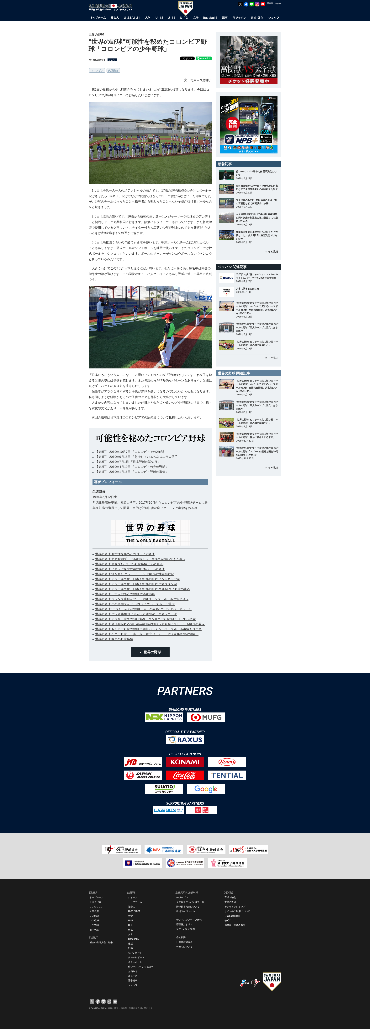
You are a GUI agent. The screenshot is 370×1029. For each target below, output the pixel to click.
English (278, 3)
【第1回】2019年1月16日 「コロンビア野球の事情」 (131, 471)
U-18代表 (94, 916)
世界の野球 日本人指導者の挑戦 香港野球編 (125, 594)
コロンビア (97, 70)
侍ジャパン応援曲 (185, 929)
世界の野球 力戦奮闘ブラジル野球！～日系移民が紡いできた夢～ (140, 559)
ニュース (132, 976)
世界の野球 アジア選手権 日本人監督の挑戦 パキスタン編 (136, 584)
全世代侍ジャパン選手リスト (191, 902)
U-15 (130, 925)
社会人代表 (95, 902)
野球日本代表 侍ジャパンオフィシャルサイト (112, 7)
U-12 (130, 929)
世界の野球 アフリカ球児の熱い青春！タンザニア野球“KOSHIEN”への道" (145, 619)
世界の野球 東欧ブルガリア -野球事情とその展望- (129, 564)
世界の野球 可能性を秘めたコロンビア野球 (125, 554)
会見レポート (135, 962)
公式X (228, 920)
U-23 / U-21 (96, 906)
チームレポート (136, 957)
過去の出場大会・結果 (101, 942)
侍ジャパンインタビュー (141, 966)
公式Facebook (232, 916)
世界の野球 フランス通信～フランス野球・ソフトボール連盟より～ (141, 599)
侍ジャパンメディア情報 (189, 919)
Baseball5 (133, 939)
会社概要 (181, 937)
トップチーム (96, 897)
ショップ (132, 985)
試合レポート (135, 953)
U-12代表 (94, 925)
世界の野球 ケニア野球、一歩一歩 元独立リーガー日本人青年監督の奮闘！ (146, 634)
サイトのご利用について (237, 911)
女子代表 (94, 929)
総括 (130, 943)
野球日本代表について (187, 906)
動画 (130, 948)
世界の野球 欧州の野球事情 (114, 639)
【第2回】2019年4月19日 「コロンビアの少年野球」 (131, 466)
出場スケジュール (185, 911)
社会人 (131, 906)
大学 (130, 916)
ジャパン (132, 897)
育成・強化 (230, 897)
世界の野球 (152, 652)
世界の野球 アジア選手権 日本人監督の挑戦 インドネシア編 (137, 579)
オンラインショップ (235, 906)
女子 (130, 934)
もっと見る (271, 251)
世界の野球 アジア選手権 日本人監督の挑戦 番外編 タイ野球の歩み (142, 589)
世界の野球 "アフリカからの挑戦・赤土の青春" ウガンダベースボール (143, 609)
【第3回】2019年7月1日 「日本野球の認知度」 (128, 461)
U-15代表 (94, 920)
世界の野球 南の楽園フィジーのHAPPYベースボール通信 (135, 604)
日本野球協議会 (184, 942)
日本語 (270, 3)
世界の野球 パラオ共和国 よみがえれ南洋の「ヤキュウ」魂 (136, 614)
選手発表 (132, 980)
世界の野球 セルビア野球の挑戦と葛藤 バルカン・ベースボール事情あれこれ (148, 629)
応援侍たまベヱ (184, 924)
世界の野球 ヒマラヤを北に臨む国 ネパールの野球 (130, 569)
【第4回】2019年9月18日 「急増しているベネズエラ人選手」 (138, 456)
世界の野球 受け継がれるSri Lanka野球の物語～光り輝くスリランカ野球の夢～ (150, 624)
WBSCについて (184, 946)
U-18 (130, 920)
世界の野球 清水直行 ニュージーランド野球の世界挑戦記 (134, 574)
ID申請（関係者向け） (236, 925)
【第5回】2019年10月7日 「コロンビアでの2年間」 (131, 451)
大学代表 (94, 911)
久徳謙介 (113, 70)
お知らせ (132, 971)
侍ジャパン (182, 897)
